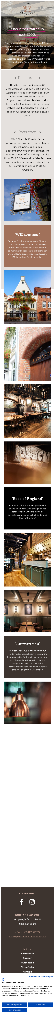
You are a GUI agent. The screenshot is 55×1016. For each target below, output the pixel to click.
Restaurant (27, 953)
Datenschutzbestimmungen (40, 977)
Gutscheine (27, 963)
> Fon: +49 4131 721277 (27, 932)
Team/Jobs (27, 967)
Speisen (27, 958)
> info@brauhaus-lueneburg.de (27, 936)
